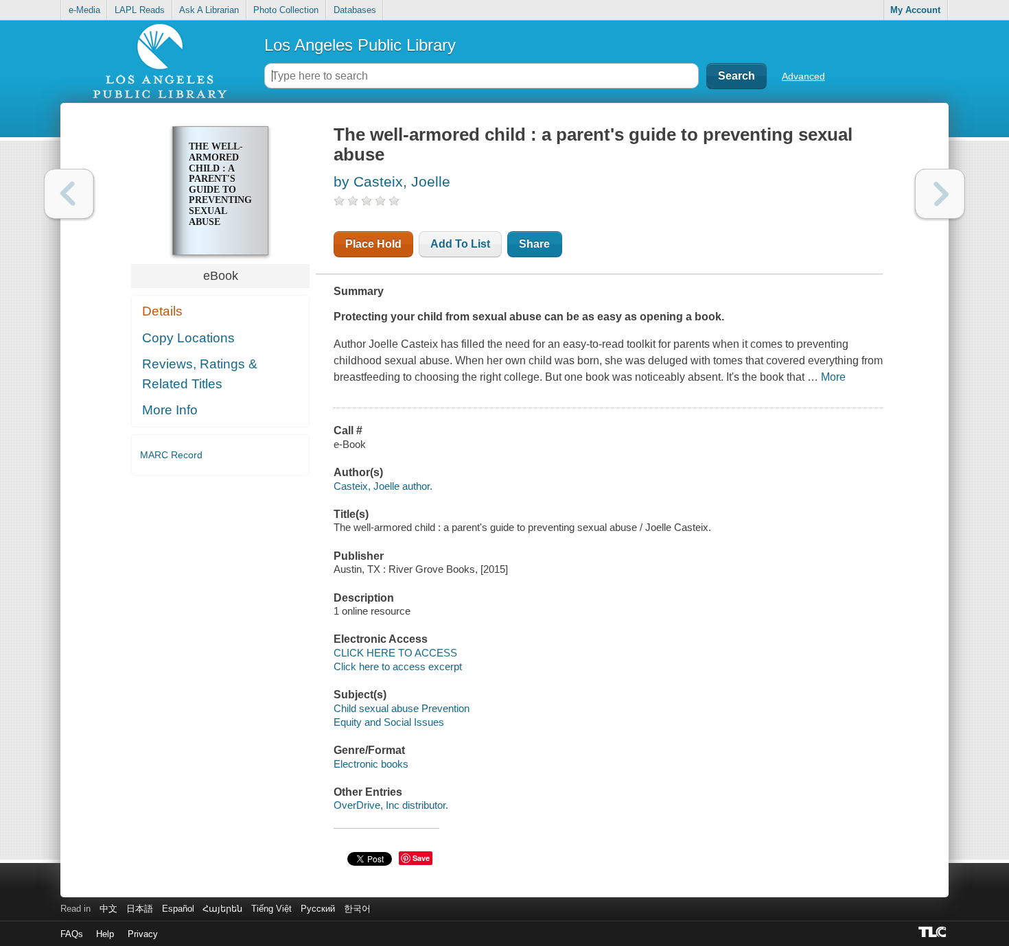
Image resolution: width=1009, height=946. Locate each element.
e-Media (84, 10)
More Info (170, 410)
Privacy (143, 934)
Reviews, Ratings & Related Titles (199, 374)
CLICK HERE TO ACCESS (395, 653)
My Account (915, 10)
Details (162, 311)
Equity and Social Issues (389, 722)
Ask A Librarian (209, 10)
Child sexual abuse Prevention (401, 708)
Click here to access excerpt (398, 666)
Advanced (803, 76)
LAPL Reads (140, 10)
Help (105, 934)
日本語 (139, 908)
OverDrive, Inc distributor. (391, 805)
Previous (69, 194)
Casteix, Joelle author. (383, 486)
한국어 (357, 908)
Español (178, 908)
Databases (355, 10)
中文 (108, 908)
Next (940, 194)
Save (421, 858)
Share (534, 244)
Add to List (460, 244)
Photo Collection (285, 10)
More (833, 377)
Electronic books (371, 764)
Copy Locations (188, 338)
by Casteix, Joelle (392, 181)
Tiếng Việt (271, 908)
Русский (318, 908)
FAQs (71, 934)
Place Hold (373, 244)
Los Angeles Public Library (360, 45)
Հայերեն (222, 908)
